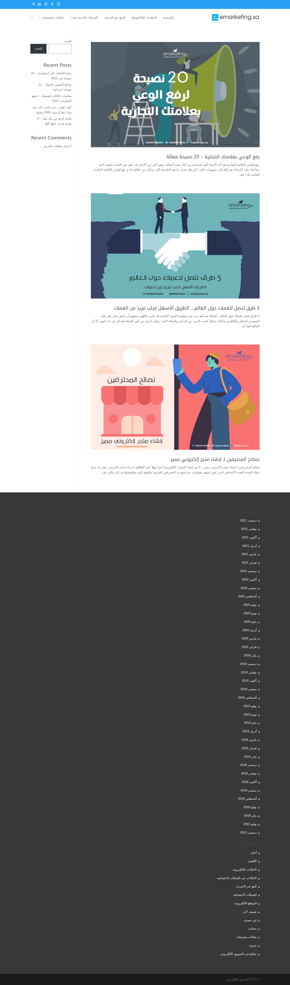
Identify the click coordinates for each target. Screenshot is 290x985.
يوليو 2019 (250, 706)
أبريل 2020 (249, 630)
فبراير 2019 (249, 748)
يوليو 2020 (250, 604)
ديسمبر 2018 (248, 765)
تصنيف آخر (250, 911)
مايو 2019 (250, 722)
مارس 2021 (249, 554)
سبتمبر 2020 (249, 588)
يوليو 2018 (250, 807)
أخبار (254, 852)
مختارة (252, 928)
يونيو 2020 (250, 613)
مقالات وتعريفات (246, 937)
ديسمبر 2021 (248, 520)
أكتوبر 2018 (249, 782)
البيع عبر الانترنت (246, 886)
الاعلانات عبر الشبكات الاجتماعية (237, 878)
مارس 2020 (249, 638)
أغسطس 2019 (247, 697)
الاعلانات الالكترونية (245, 869)
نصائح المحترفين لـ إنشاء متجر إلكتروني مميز (215, 459)
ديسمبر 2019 (248, 663)
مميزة (253, 945)
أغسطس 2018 (247, 798)
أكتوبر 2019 (249, 680)
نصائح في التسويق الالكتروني (239, 954)
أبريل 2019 (249, 731)
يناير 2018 (250, 815)
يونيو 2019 (250, 714)
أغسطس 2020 (247, 596)
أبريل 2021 (249, 545)
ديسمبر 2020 (248, 571)
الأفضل (252, 861)
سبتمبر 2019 (249, 689)
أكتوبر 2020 (249, 579)
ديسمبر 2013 (248, 832)
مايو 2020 (250, 621)
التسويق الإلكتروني (237, 979)
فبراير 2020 (249, 647)
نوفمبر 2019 (249, 672)
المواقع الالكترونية (246, 903)
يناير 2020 (250, 655)
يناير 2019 (250, 756)
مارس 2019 (249, 739)
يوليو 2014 (250, 824)
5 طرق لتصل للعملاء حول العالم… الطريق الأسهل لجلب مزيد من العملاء (187, 308)
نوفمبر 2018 (249, 773)
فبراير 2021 (249, 562)
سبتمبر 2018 (249, 790)
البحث (68, 41)
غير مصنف (250, 920)
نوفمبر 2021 (249, 529)
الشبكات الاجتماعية (245, 894)
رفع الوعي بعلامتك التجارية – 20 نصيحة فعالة (213, 156)
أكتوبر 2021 (249, 537)
